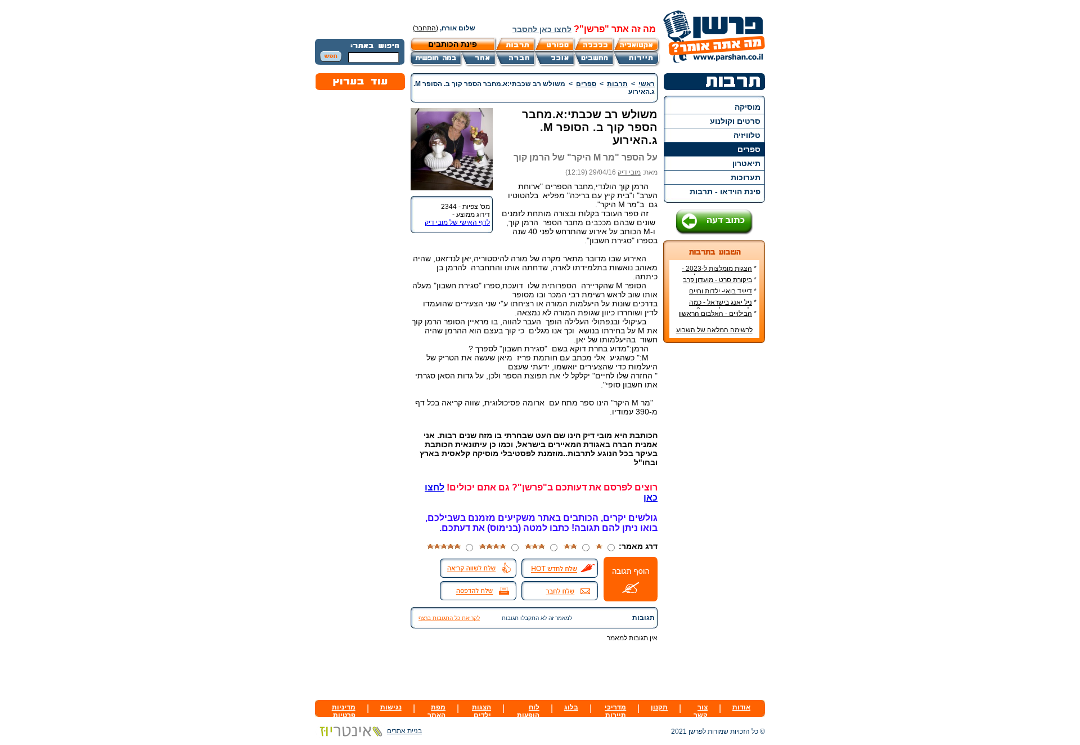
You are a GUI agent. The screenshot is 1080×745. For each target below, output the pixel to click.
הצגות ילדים (481, 711)
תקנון (659, 707)
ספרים (748, 149)
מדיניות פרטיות (344, 711)
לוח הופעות (528, 711)
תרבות (617, 84)
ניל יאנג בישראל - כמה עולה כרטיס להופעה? (723, 306)
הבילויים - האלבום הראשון (715, 314)
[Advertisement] (714, 520)
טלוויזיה (747, 135)
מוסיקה (747, 106)
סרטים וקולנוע (735, 121)
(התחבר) (425, 28)
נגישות (391, 707)
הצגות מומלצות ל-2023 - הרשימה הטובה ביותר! (719, 272)
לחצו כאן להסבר (542, 29)
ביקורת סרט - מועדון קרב (717, 280)
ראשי (646, 84)
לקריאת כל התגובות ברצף (449, 618)
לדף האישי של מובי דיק (457, 222)
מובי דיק (629, 172)
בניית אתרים (404, 731)
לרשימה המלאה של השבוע (714, 330)
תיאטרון (746, 163)
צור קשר (701, 711)
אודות (741, 707)
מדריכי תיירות (615, 711)
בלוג (571, 707)
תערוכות (745, 177)
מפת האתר (437, 711)
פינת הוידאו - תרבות (725, 191)
